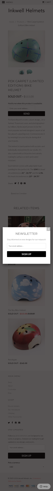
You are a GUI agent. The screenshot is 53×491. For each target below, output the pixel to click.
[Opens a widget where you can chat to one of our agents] (44, 487)
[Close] (48, 229)
